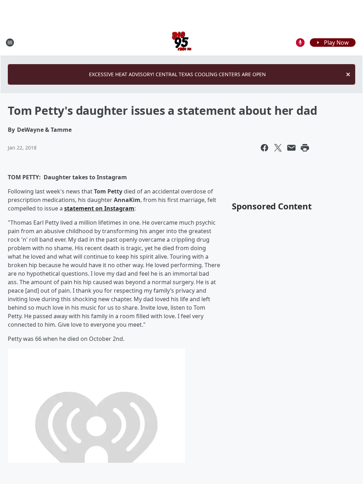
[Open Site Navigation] (10, 42)
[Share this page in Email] (291, 148)
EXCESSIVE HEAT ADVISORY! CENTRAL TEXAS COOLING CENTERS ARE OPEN (177, 74)
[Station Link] (181, 42)
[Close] (348, 74)
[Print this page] (305, 148)
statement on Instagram (99, 208)
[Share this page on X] (278, 148)
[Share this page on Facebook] (264, 148)
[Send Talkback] (300, 42)
